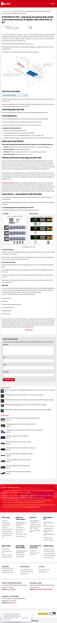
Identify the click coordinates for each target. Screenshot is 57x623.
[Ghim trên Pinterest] (28, 330)
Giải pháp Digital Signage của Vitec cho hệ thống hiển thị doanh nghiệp (25, 404)
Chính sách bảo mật (48, 557)
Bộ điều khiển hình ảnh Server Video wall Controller (21, 524)
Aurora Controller (20, 556)
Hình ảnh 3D (5, 520)
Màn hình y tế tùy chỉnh (49, 526)
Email (5, 364)
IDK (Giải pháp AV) (20, 554)
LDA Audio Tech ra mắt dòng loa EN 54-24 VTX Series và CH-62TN (24, 395)
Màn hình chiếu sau (20, 536)
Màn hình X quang (48, 537)
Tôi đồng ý (26, 617)
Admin (10, 26)
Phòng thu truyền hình (7, 529)
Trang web (6, 372)
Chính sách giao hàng (49, 551)
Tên (4, 357)
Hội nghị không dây (6, 531)
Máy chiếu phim (6, 549)
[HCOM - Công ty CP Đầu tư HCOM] (5, 3)
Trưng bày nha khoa (48, 528)
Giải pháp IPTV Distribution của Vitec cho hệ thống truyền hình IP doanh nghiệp (28, 409)
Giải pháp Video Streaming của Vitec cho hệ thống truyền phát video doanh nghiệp (29, 400)
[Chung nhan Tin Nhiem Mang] (52, 614)
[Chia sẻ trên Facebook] (25, 330)
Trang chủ (5, 11)
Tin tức (11, 11)
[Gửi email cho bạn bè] (26, 330)
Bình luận (6, 344)
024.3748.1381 (11, 589)
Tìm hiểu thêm (7, 619)
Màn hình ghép (19, 527)
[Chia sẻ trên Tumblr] (30, 330)
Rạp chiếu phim (6, 522)
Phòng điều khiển (6, 525)
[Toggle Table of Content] (25, 95)
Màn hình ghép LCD (20, 529)
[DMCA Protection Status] (43, 614)
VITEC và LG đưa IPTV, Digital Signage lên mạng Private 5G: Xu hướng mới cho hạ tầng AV (30, 390)
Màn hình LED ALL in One (21, 534)
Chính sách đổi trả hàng (49, 555)
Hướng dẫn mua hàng (49, 549)
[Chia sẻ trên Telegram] (31, 330)
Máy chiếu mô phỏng (7, 557)
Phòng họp (4, 527)
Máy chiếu (6, 546)
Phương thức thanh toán (49, 553)
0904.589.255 (39, 589)
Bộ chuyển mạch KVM (8, 183)
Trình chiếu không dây (7, 533)
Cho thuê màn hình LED (35, 524)
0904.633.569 (48, 589)
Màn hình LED (19, 532)
